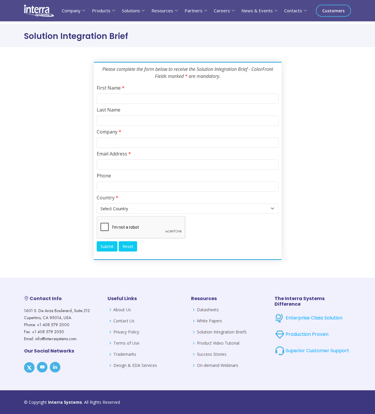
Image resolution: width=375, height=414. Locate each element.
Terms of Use (126, 343)
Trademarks (124, 354)
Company (109, 132)
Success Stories (211, 354)
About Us (122, 310)
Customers (333, 10)
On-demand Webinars (217, 365)
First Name (111, 88)
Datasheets (208, 310)
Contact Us (123, 321)
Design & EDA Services (135, 365)
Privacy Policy (126, 332)
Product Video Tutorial (218, 343)
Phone (104, 175)
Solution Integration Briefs (222, 332)
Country (107, 197)
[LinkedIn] (55, 367)
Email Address (114, 153)
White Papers (209, 321)
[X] (29, 367)
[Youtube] (42, 367)
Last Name (108, 110)
